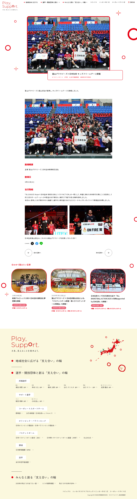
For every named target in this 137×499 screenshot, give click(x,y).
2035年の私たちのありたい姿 (26, 483)
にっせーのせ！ (104, 2)
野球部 (18, 413)
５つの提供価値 (48, 483)
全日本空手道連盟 (22, 462)
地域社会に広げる (32, 2)
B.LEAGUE (87, 437)
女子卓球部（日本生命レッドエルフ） (40, 413)
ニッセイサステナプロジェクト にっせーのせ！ (89, 491)
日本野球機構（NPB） (24, 450)
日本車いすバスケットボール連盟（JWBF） (62, 437)
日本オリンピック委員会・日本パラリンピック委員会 (35, 425)
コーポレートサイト (118, 2)
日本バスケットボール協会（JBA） (28, 437)
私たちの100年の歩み (66, 483)
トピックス (93, 2)
